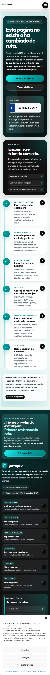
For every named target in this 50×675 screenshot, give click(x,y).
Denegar (25, 657)
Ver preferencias (25, 665)
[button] (46, 618)
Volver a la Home (25, 87)
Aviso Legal (42, 671)
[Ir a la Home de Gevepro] (11, 5)
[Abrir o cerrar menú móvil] (45, 5)
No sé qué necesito (25, 78)
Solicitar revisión (25, 453)
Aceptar (25, 650)
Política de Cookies (11, 671)
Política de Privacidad (28, 671)
